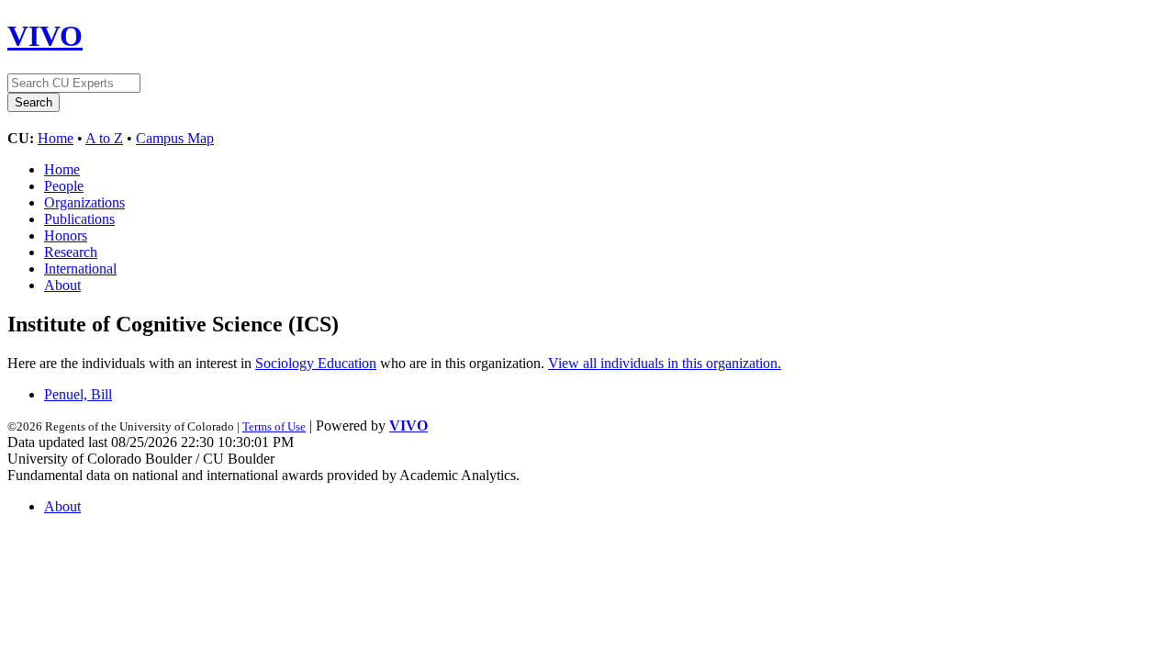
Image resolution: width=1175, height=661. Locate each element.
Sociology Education (315, 363)
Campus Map (175, 138)
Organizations (84, 202)
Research (70, 252)
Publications (79, 219)
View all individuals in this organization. (664, 363)
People (64, 186)
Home (55, 138)
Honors (65, 235)
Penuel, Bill (78, 394)
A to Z (104, 138)
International (80, 268)
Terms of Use (274, 426)
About (62, 285)
